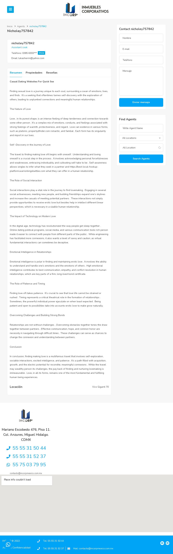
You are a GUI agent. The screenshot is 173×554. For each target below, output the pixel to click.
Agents (21, 26)
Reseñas (51, 73)
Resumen (16, 73)
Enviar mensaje (141, 102)
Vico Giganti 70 (100, 386)
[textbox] (141, 138)
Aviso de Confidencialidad (16, 547)
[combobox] (141, 138)
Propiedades (34, 73)
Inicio (10, 26)
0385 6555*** (33, 53)
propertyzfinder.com (39, 131)
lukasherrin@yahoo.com (31, 58)
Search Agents (141, 158)
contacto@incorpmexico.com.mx (26, 473)
